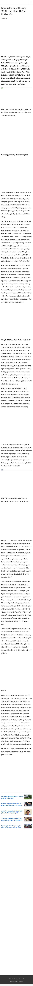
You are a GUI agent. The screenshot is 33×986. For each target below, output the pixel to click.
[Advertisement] (16, 38)
